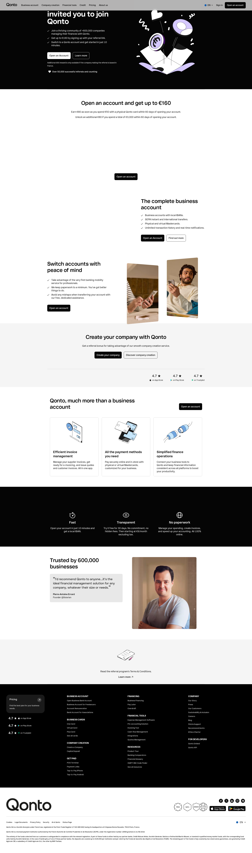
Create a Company (75, 747)
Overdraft (132, 708)
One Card (71, 724)
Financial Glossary (135, 759)
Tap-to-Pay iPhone (75, 771)
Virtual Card (72, 728)
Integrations (133, 736)
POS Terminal (72, 763)
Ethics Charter (194, 732)
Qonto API (192, 747)
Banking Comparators (137, 755)
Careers (191, 716)
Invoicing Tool (133, 728)
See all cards (72, 736)
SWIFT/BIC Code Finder (137, 763)
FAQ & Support (194, 724)
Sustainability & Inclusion (198, 712)
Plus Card (71, 732)
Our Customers (194, 708)
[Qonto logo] (11, 4)
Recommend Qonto (196, 728)
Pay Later (132, 704)
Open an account (235, 5)
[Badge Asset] (221, 801)
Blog (190, 720)
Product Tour (133, 751)
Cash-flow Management (138, 732)
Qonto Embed (194, 744)
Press (190, 704)
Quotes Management (137, 740)
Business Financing (136, 701)
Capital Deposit (73, 751)
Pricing (13, 699)
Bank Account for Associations (80, 712)
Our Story (192, 701)
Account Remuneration (77, 708)
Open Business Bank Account (79, 701)
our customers (180, 153)
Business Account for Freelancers (81, 704)
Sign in (219, 5)
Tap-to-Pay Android (75, 775)
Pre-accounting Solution (138, 724)
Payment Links (73, 767)
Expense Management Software (141, 720)
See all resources (135, 767)
